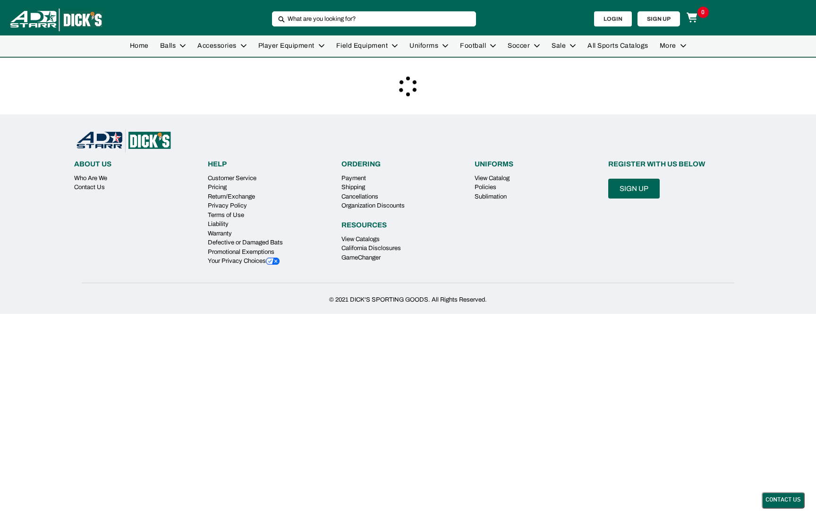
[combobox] (370, 19)
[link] (139, 46)
